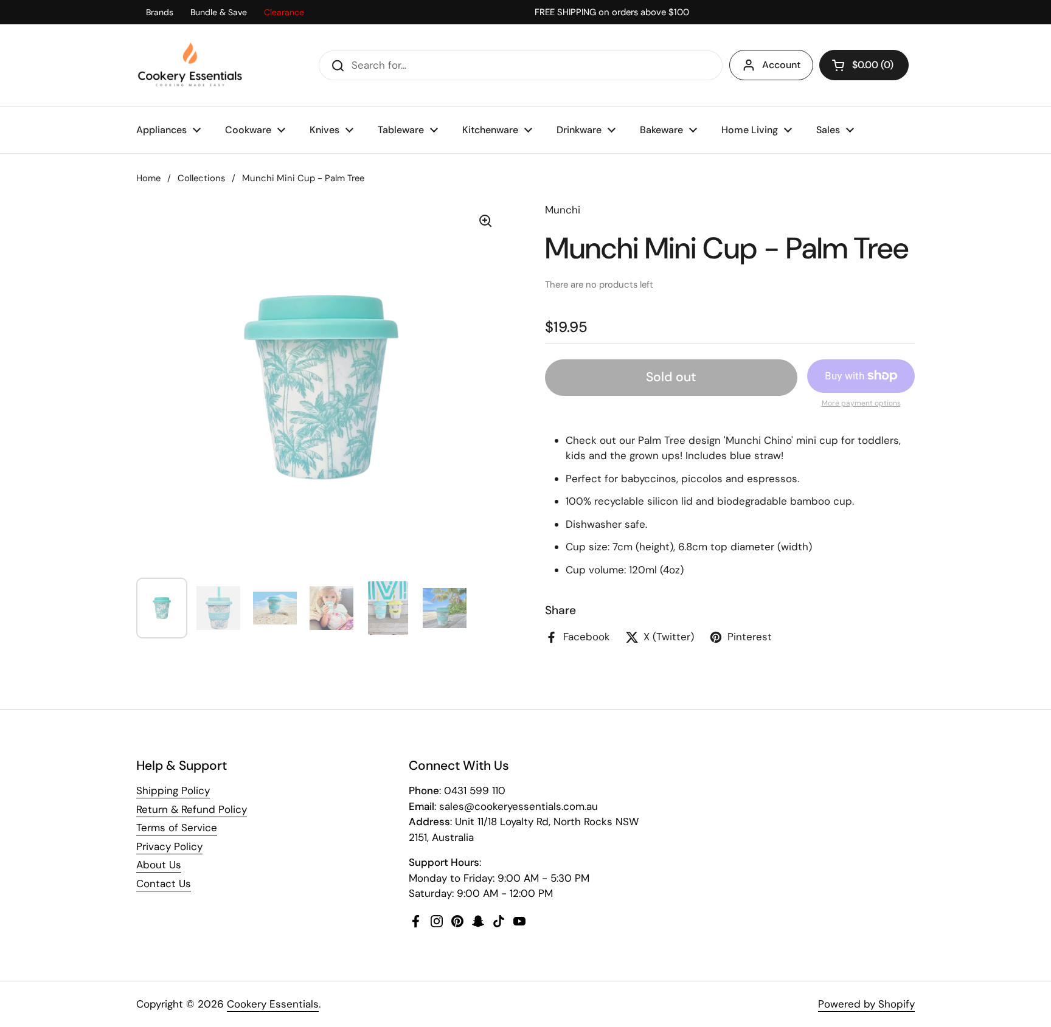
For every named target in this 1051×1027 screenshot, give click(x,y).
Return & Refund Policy (191, 809)
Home (148, 178)
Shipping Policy (173, 790)
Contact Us (163, 883)
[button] (864, 65)
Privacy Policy (169, 846)
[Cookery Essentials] (190, 65)
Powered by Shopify (866, 1004)
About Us (158, 864)
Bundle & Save (218, 12)
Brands (159, 12)
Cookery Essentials (273, 1004)
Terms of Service (176, 827)
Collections (201, 178)
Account (781, 64)
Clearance (284, 12)
